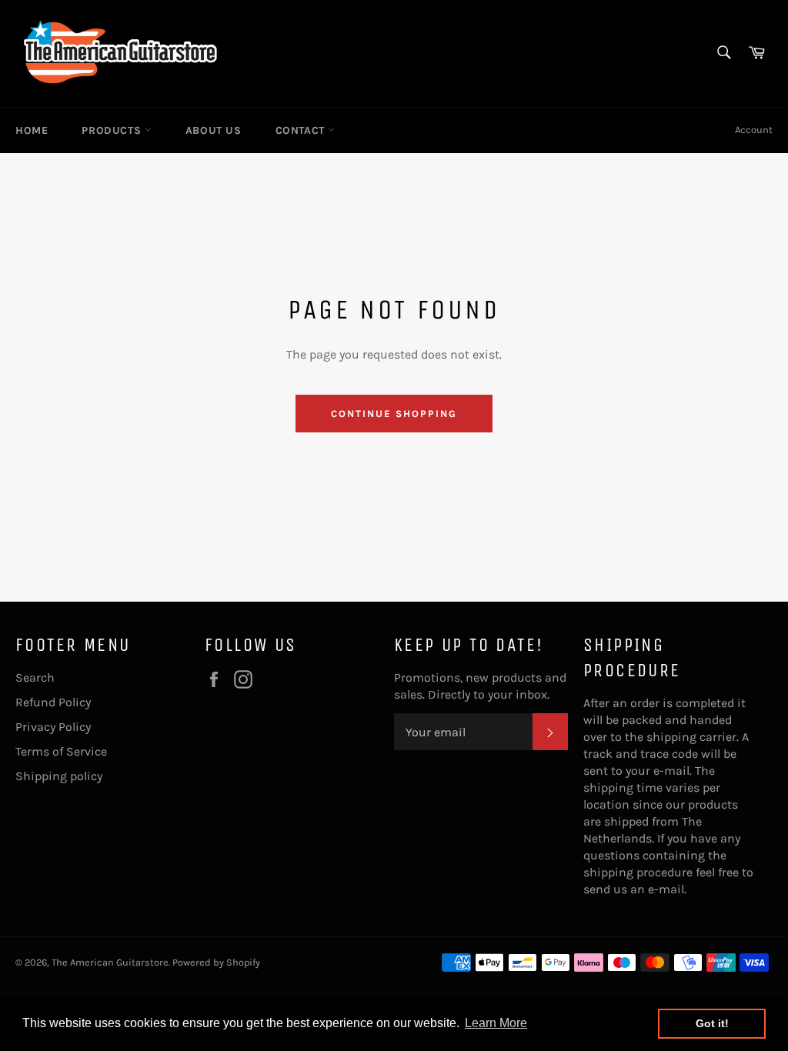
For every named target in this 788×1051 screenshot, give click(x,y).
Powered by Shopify (216, 962)
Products (113, 130)
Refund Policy (53, 702)
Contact (302, 130)
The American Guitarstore (110, 962)
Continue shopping (393, 413)
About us (213, 130)
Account (754, 129)
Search (35, 677)
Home (31, 130)
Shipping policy (58, 776)
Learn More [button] (496, 1022)
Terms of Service (61, 751)
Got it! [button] (712, 1023)
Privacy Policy (53, 726)
